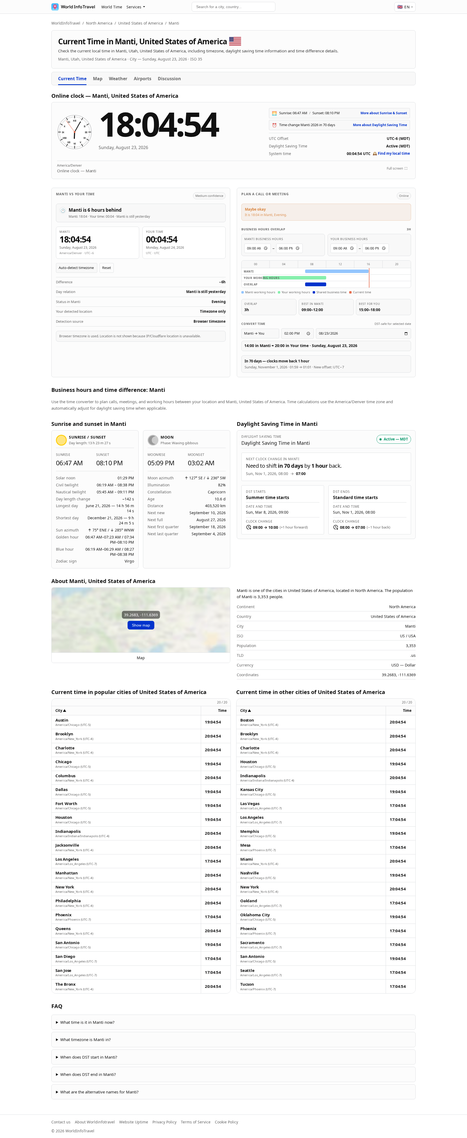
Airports (142, 79)
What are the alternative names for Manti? (99, 1092)
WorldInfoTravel (65, 23)
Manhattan (66, 873)
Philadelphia (68, 900)
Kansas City (251, 789)
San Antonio (67, 942)
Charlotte (65, 747)
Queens (63, 928)
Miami (246, 859)
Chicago (63, 761)
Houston (63, 817)
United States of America (140, 23)
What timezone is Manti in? (85, 1039)
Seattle (247, 970)
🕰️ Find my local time (391, 153)
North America (99, 23)
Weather (118, 79)
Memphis (249, 831)
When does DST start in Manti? (88, 1057)
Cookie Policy (226, 1121)
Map (97, 79)
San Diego (65, 956)
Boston (247, 720)
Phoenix (63, 914)
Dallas (61, 789)
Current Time (72, 79)
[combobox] (233, 7)
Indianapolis (67, 831)
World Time (111, 6)
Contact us (61, 1121)
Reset (106, 267)
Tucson (247, 984)
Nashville (249, 873)
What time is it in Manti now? (87, 1022)
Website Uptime (133, 1121)
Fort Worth (66, 803)
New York (64, 887)
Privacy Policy (164, 1121)
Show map (141, 625)
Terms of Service (196, 1121)
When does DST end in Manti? (88, 1074)
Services (133, 6)
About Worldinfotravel (95, 1121)
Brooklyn (64, 733)
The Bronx (65, 984)
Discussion (169, 79)
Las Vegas (249, 803)
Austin (61, 720)
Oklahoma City (255, 914)
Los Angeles (67, 859)
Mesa (245, 845)
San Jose (63, 970)
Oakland (248, 900)
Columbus (65, 775)
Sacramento (252, 942)
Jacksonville (67, 845)
